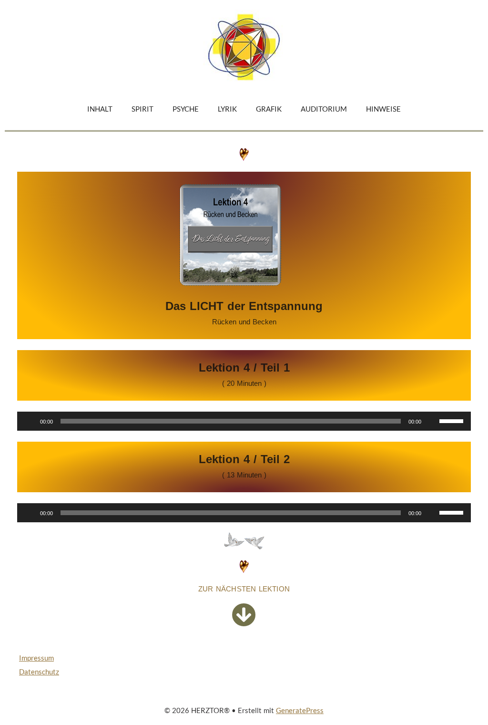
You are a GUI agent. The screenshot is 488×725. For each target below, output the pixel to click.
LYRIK (227, 108)
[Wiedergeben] (29, 421)
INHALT (99, 108)
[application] (244, 421)
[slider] (452, 420)
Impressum (36, 657)
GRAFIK (269, 108)
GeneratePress (300, 710)
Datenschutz (39, 671)
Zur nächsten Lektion (244, 589)
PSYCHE (186, 108)
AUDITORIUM (324, 108)
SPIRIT (142, 108)
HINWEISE (383, 108)
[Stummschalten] (432, 421)
